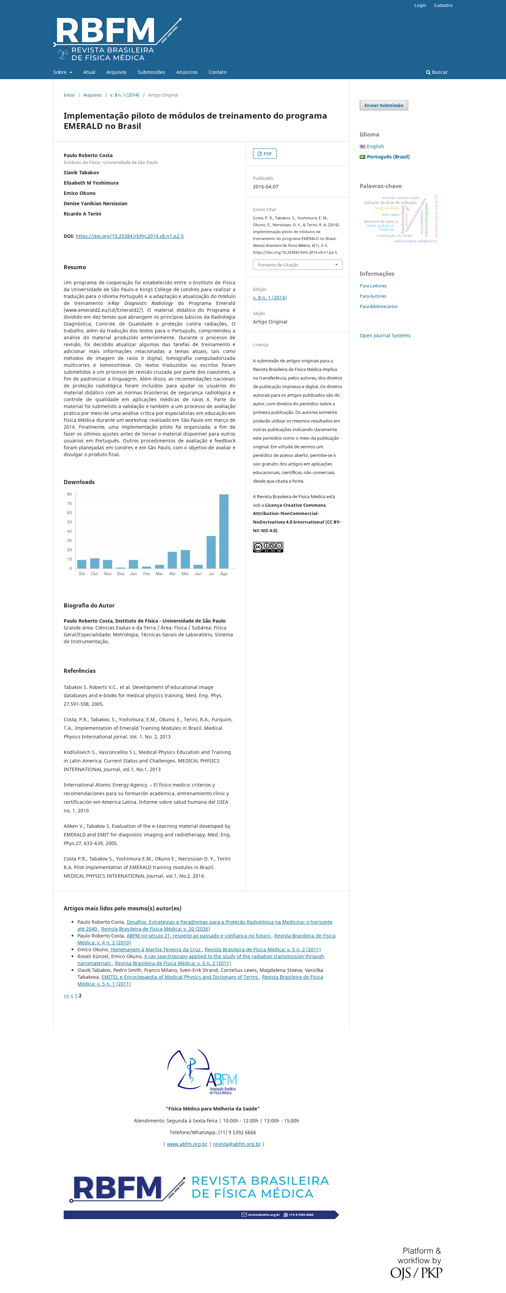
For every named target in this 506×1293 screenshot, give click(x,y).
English (375, 146)
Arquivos (116, 72)
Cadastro (443, 5)
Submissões (151, 72)
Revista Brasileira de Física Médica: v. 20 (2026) (155, 928)
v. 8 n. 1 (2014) (124, 95)
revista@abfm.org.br (237, 1144)
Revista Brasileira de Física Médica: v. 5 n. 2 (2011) (263, 949)
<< (66, 995)
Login (420, 5)
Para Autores (373, 296)
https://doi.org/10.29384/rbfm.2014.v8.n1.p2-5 (130, 236)
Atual (89, 72)
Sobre (60, 72)
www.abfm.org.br (187, 1144)
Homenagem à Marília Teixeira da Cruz (156, 949)
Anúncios (187, 72)
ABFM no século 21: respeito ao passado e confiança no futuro (199, 935)
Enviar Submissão (384, 105)
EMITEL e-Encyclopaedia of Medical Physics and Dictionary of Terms (180, 977)
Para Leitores (373, 286)
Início (69, 95)
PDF (267, 154)
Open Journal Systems (385, 335)
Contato (217, 72)
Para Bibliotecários (379, 306)
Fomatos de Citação (278, 265)
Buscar (439, 72)
